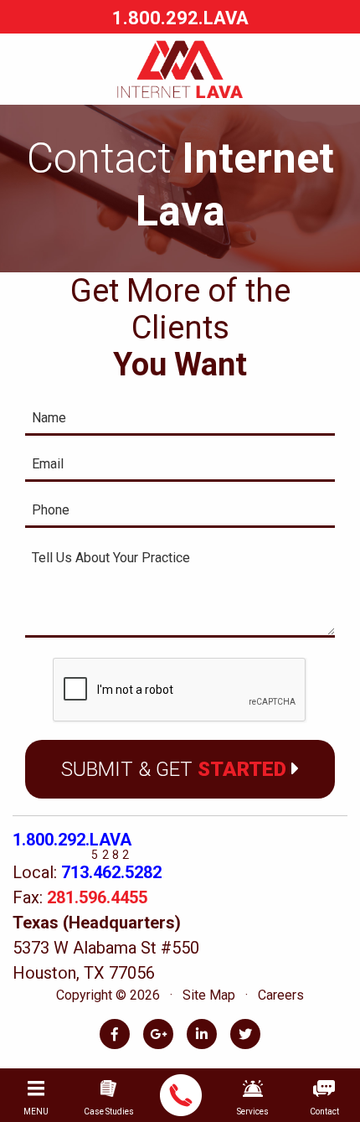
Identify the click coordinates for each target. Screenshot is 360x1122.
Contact (324, 1111)
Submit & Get (173, 769)
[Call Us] (181, 1095)
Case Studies (109, 1111)
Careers (281, 995)
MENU (36, 1111)
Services (253, 1111)
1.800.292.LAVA (72, 840)
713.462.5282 (111, 872)
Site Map (209, 995)
